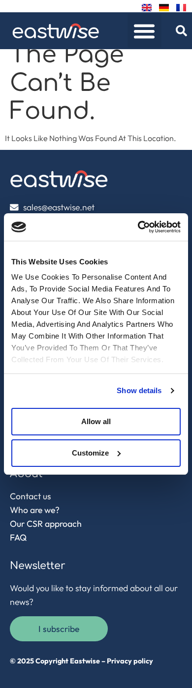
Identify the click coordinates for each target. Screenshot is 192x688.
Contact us (30, 496)
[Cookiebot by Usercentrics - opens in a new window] (138, 227)
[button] (144, 31)
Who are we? (35, 510)
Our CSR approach (46, 523)
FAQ (18, 537)
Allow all (96, 421)
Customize (90, 453)
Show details (139, 390)
